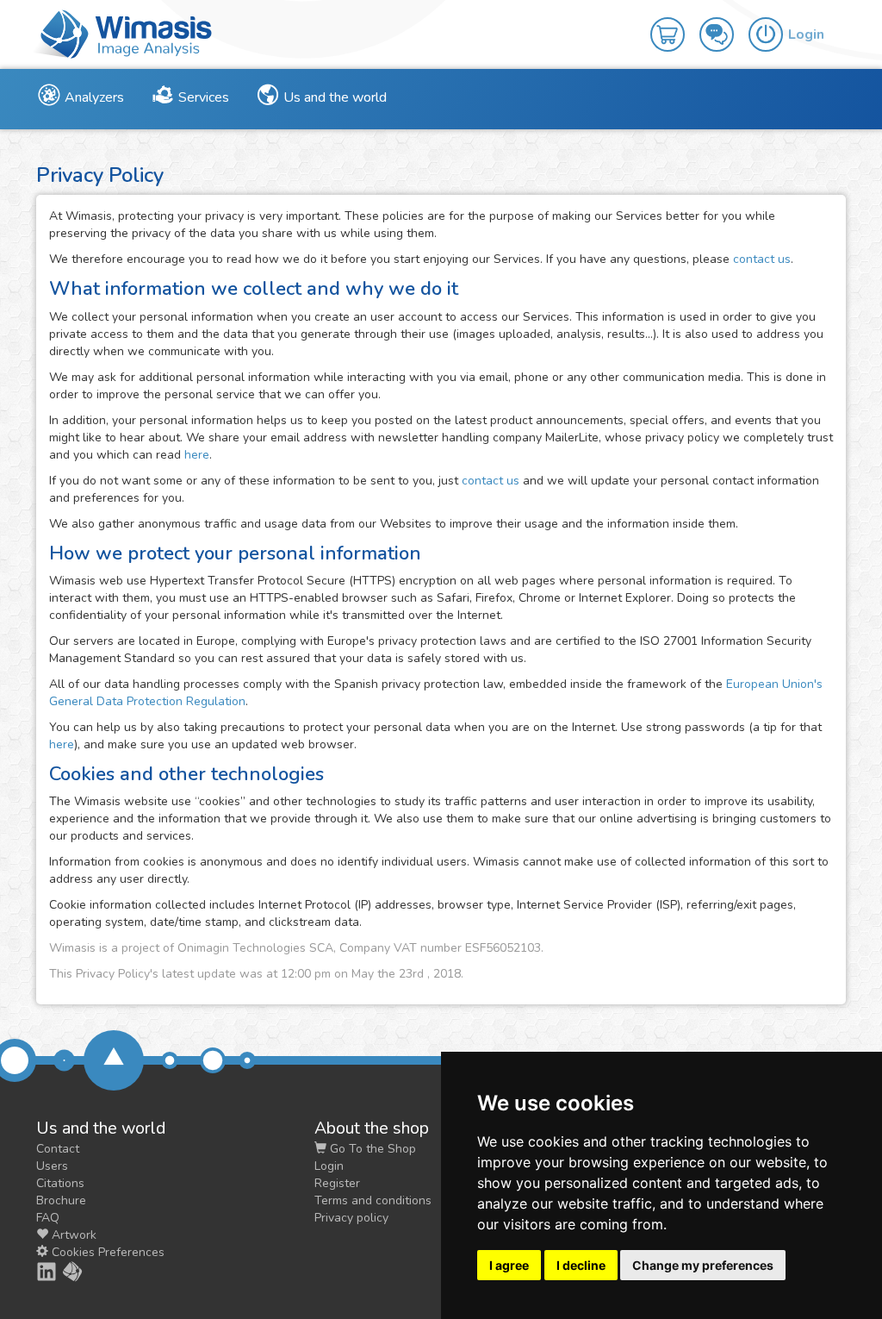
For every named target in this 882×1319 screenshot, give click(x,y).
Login (329, 1166)
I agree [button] (509, 1265)
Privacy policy (351, 1218)
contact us (762, 259)
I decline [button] (581, 1265)
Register (337, 1183)
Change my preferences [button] (702, 1265)
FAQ (47, 1218)
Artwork (72, 1235)
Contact (57, 1149)
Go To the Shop (371, 1149)
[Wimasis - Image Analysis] (122, 33)
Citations (60, 1183)
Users (52, 1166)
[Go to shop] (674, 22)
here (196, 455)
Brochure (61, 1200)
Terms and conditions (373, 1200)
